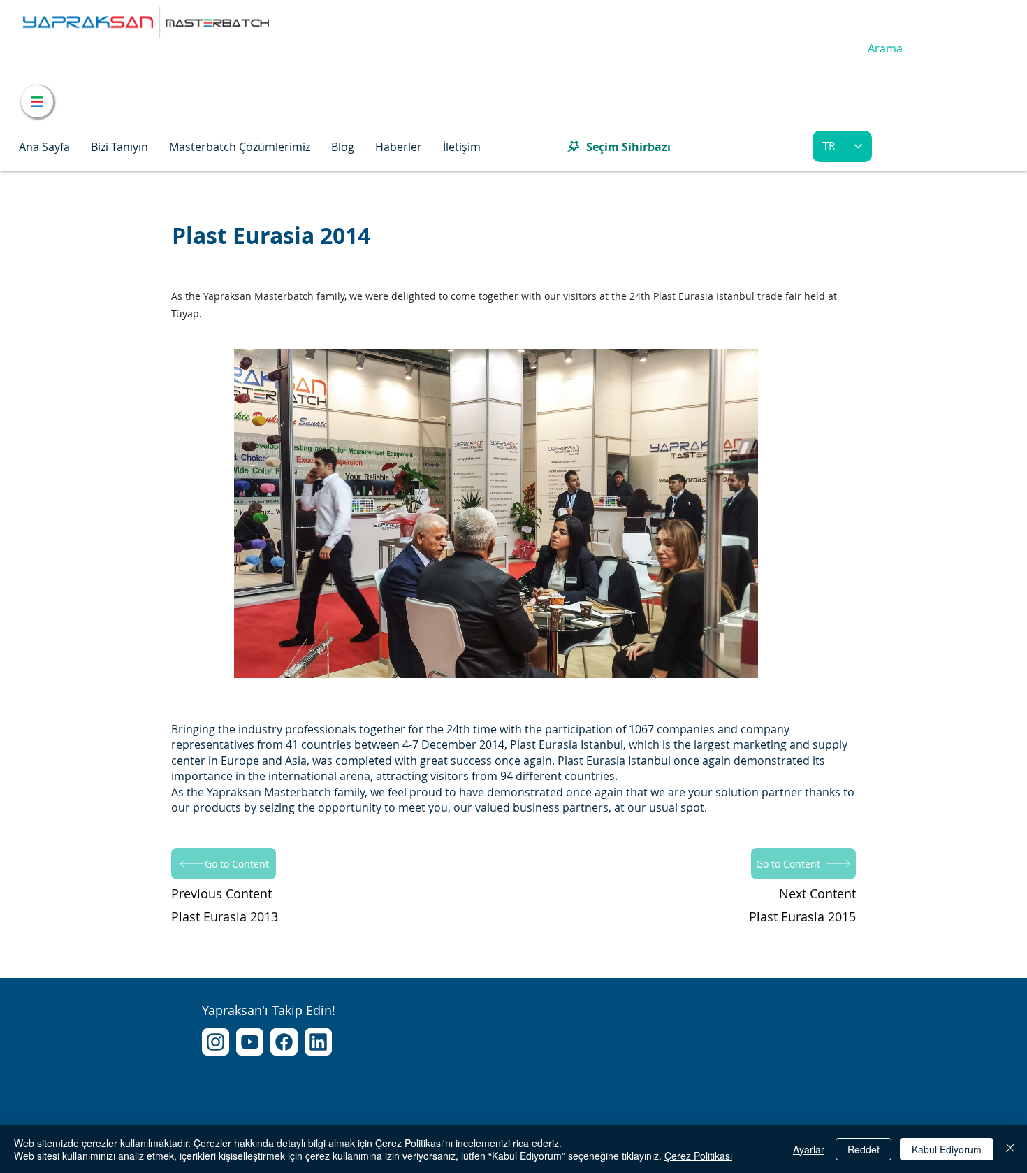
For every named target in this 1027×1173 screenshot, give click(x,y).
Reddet (863, 1149)
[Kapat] (1010, 1149)
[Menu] (37, 101)
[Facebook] (284, 1042)
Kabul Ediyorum (947, 1149)
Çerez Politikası (698, 1156)
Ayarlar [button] (808, 1149)
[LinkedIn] (318, 1042)
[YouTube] (249, 1042)
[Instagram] (215, 1042)
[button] (119, 146)
